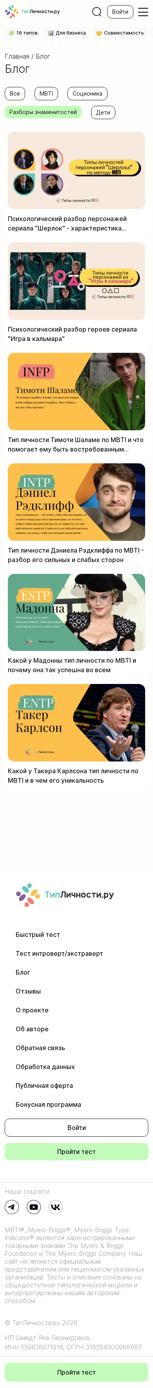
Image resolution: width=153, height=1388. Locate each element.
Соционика (87, 93)
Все (15, 93)
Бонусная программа (48, 1104)
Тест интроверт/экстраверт (59, 953)
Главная (17, 56)
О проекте (32, 1010)
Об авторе (32, 1029)
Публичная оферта (44, 1085)
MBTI (46, 93)
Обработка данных (45, 1067)
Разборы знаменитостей (43, 112)
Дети (103, 112)
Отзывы (28, 991)
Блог (23, 972)
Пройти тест (76, 1152)
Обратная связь (40, 1048)
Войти (120, 11)
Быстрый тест (38, 934)
